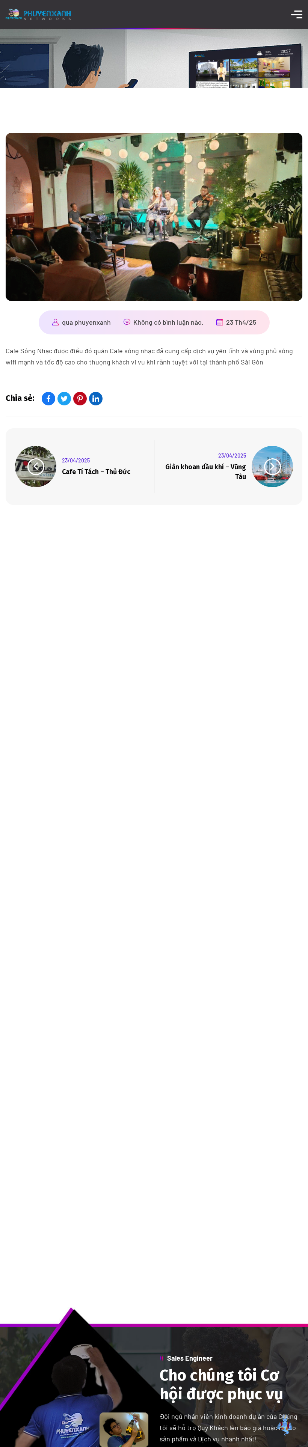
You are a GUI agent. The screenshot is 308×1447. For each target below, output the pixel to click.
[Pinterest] (80, 398)
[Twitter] (64, 398)
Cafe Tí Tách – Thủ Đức (96, 472)
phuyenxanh (92, 322)
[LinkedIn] (96, 398)
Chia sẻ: (20, 398)
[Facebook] (48, 398)
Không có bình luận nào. (168, 322)
